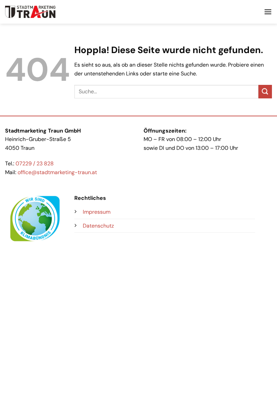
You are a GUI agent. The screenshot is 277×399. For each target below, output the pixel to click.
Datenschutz (98, 225)
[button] (268, 11)
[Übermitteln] (265, 91)
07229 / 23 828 (35, 163)
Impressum (96, 211)
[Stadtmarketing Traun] (30, 12)
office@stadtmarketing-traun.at (57, 172)
